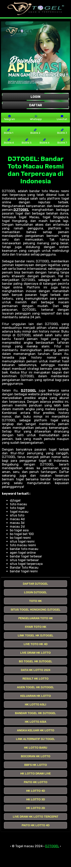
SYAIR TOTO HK (35, 626)
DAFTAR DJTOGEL (35, 583)
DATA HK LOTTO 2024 (35, 670)
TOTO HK (35, 601)
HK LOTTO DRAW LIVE (35, 773)
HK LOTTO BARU (35, 747)
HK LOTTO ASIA (35, 721)
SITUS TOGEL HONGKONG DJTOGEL (36, 609)
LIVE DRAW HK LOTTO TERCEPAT (35, 816)
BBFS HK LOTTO (35, 764)
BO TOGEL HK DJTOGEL (35, 661)
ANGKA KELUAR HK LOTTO (35, 730)
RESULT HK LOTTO (35, 678)
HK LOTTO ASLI (35, 704)
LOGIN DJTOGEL (35, 592)
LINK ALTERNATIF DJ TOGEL (35, 739)
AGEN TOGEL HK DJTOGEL (35, 687)
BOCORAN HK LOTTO (35, 756)
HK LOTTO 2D (35, 808)
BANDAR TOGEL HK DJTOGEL (35, 713)
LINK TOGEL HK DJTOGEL (35, 635)
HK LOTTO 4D (35, 790)
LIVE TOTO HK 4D (36, 644)
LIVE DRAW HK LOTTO (35, 652)
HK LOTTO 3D (35, 799)
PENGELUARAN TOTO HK (35, 618)
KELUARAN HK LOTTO (35, 695)
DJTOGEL (21, 210)
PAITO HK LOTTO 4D (36, 825)
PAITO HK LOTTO (35, 782)
